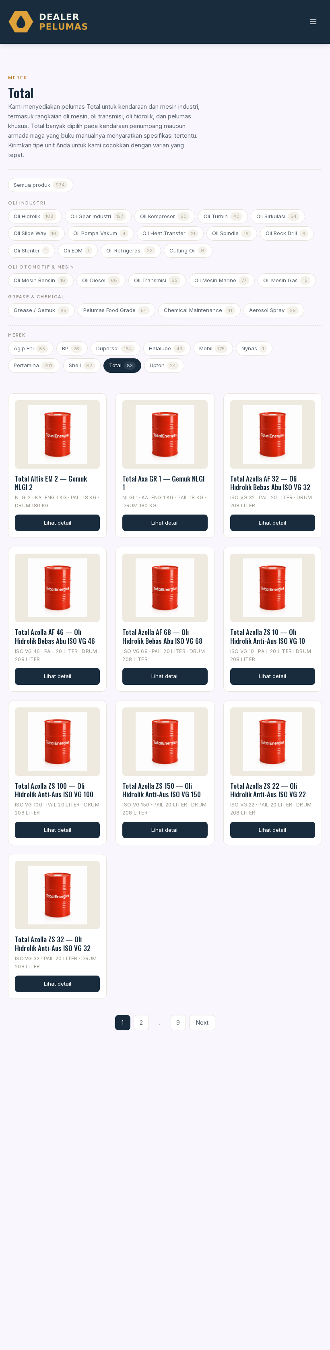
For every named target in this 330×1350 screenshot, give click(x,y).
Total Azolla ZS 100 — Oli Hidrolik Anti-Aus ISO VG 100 (54, 790)
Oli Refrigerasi (129, 250)
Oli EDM (76, 250)
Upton (163, 365)
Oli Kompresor (163, 216)
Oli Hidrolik (34, 216)
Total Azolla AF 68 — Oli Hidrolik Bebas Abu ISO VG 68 (162, 636)
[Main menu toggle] (313, 22)
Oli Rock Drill (285, 233)
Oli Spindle (230, 233)
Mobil (212, 348)
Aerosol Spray (272, 310)
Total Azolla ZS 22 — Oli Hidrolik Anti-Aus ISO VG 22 (268, 790)
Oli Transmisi (155, 280)
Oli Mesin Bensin (39, 280)
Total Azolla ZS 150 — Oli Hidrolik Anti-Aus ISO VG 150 (161, 790)
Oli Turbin (221, 216)
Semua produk (39, 185)
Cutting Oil (186, 250)
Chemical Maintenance (198, 310)
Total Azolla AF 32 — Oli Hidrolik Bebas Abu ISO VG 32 (270, 482)
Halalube (165, 348)
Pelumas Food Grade (115, 310)
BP (70, 348)
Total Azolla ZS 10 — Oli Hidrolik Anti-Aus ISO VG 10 (267, 636)
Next (202, 1022)
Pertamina (33, 365)
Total (121, 365)
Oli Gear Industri (96, 216)
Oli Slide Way (35, 233)
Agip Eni (29, 348)
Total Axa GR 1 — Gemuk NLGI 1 (163, 482)
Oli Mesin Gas (285, 280)
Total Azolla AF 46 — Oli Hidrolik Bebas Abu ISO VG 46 (55, 636)
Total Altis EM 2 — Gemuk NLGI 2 (51, 482)
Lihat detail (57, 522)
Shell (80, 365)
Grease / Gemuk (40, 310)
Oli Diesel (99, 280)
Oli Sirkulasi (276, 216)
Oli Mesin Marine (220, 280)
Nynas (252, 348)
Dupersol (114, 348)
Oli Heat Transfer (168, 233)
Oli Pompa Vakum (99, 233)
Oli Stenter (30, 250)
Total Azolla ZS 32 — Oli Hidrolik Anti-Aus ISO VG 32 (53, 943)
